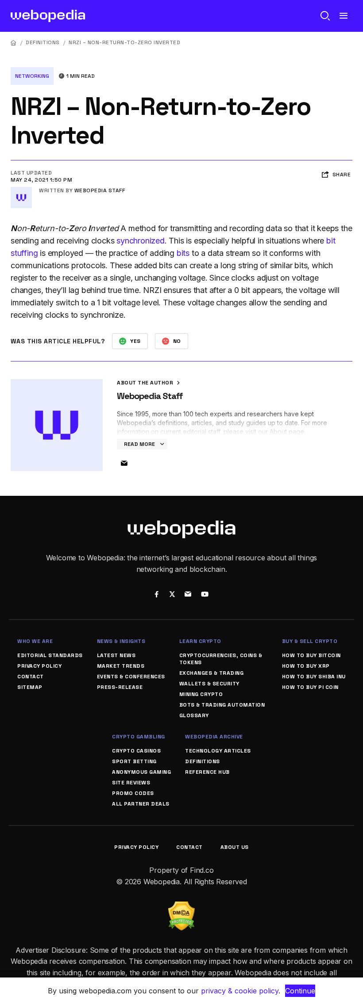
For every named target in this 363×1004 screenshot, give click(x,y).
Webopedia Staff (99, 190)
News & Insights (121, 641)
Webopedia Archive (214, 736)
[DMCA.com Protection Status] (181, 906)
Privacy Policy (39, 665)
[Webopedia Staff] (21, 190)
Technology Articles (218, 750)
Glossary (194, 715)
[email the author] (124, 463)
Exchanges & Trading (211, 673)
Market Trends (121, 665)
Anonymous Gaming (141, 772)
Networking (32, 76)
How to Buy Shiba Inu (314, 676)
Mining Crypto (201, 694)
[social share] (156, 595)
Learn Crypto (200, 641)
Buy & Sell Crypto (310, 641)
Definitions (43, 42)
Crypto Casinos (136, 750)
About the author (146, 382)
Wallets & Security (209, 683)
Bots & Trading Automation (222, 704)
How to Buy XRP (306, 665)
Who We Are (35, 641)
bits (183, 253)
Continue (300, 990)
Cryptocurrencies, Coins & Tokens (221, 659)
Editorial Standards (50, 655)
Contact (30, 676)
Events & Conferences (131, 676)
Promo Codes (133, 793)
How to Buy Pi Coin (310, 687)
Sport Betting (134, 761)
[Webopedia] (48, 16)
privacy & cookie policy (239, 990)
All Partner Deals (141, 803)
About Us (234, 847)
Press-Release (120, 687)
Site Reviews (131, 782)
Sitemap (29, 687)
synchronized (140, 240)
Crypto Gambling (138, 736)
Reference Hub (207, 772)
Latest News (116, 655)
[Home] (14, 43)
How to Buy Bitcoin (311, 655)
